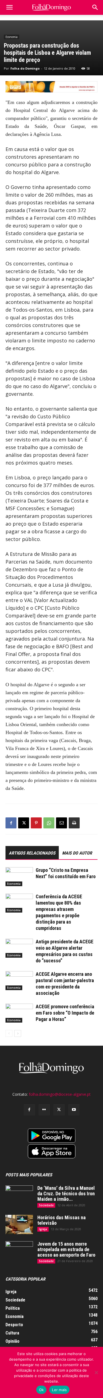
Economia (11, 37)
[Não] (96, 1372)
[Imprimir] (74, 822)
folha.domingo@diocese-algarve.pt (60, 1094)
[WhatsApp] (48, 822)
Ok (41, 1390)
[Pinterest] (36, 822)
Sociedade (46, 1205)
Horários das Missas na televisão (61, 1220)
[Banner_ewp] (51, 86)
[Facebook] (10, 822)
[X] (23, 822)
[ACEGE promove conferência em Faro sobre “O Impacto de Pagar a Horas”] (19, 1013)
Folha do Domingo (25, 68)
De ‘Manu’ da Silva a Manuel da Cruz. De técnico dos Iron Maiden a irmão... (66, 1193)
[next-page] (17, 1033)
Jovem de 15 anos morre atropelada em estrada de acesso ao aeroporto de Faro (66, 1249)
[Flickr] (44, 1109)
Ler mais (59, 1390)
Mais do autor (77, 853)
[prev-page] (8, 1033)
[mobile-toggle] (9, 7)
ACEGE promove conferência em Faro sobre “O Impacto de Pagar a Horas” (65, 1013)
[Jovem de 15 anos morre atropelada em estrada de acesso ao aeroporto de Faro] (19, 1250)
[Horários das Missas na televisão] (19, 1224)
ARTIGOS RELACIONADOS (32, 853)
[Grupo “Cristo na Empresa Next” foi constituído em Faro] (19, 876)
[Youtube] (73, 1109)
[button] (95, 7)
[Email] (61, 822)
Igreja (43, 1229)
